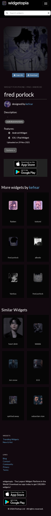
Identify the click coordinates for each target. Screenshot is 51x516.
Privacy (6, 467)
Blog (5, 458)
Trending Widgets (11, 439)
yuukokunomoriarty (14, 121)
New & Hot (8, 442)
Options (10, 150)
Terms (5, 470)
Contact (6, 461)
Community (8, 464)
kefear (29, 103)
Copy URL (19, 75)
